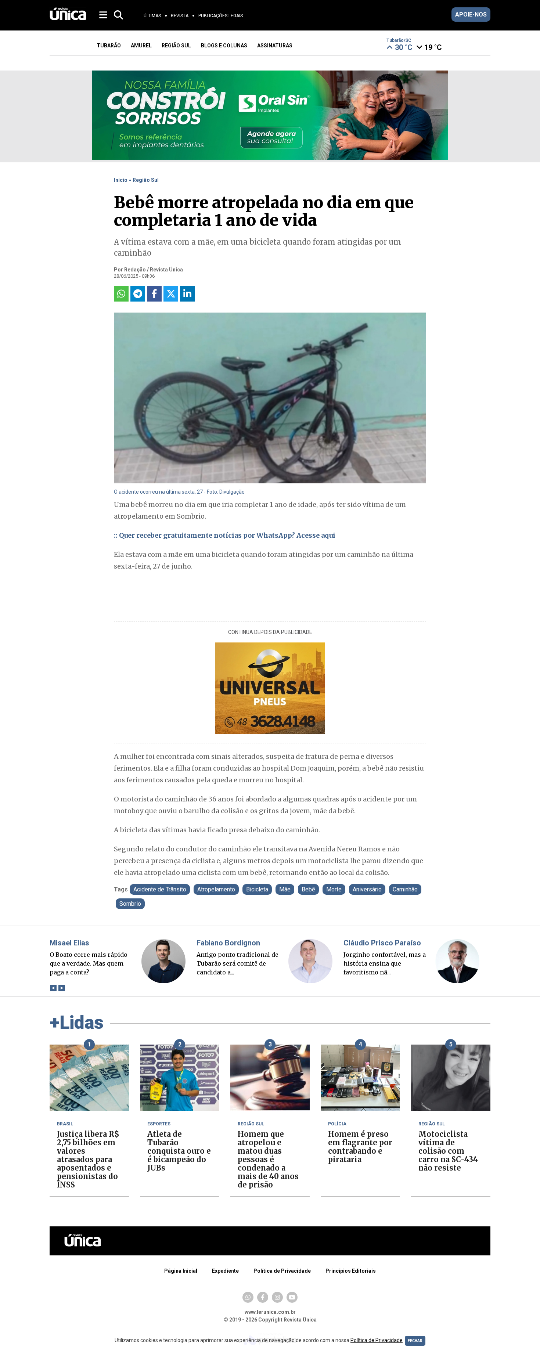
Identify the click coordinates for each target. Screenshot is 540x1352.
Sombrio (130, 903)
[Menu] (103, 14)
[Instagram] (277, 1297)
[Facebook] (262, 1297)
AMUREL (141, 45)
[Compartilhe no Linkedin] (187, 294)
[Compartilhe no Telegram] (137, 294)
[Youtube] (292, 1297)
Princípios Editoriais (350, 1271)
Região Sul (146, 180)
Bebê (308, 889)
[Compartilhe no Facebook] (154, 294)
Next (61, 987)
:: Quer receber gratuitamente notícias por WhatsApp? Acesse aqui (224, 535)
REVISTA (179, 15)
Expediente (225, 1271)
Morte (334, 889)
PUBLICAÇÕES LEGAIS (220, 15)
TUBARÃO (109, 45)
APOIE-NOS (471, 14)
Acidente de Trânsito (159, 889)
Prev (53, 987)
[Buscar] (118, 15)
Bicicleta (257, 889)
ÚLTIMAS (152, 15)
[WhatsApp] (247, 1297)
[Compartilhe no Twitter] (170, 294)
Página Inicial (180, 1271)
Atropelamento (216, 889)
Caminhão (405, 889)
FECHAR (415, 1341)
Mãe (285, 889)
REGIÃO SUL (176, 45)
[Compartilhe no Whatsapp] (121, 294)
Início (120, 180)
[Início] (68, 18)
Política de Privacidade (282, 1271)
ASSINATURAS (274, 45)
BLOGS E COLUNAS (224, 45)
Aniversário (367, 889)
